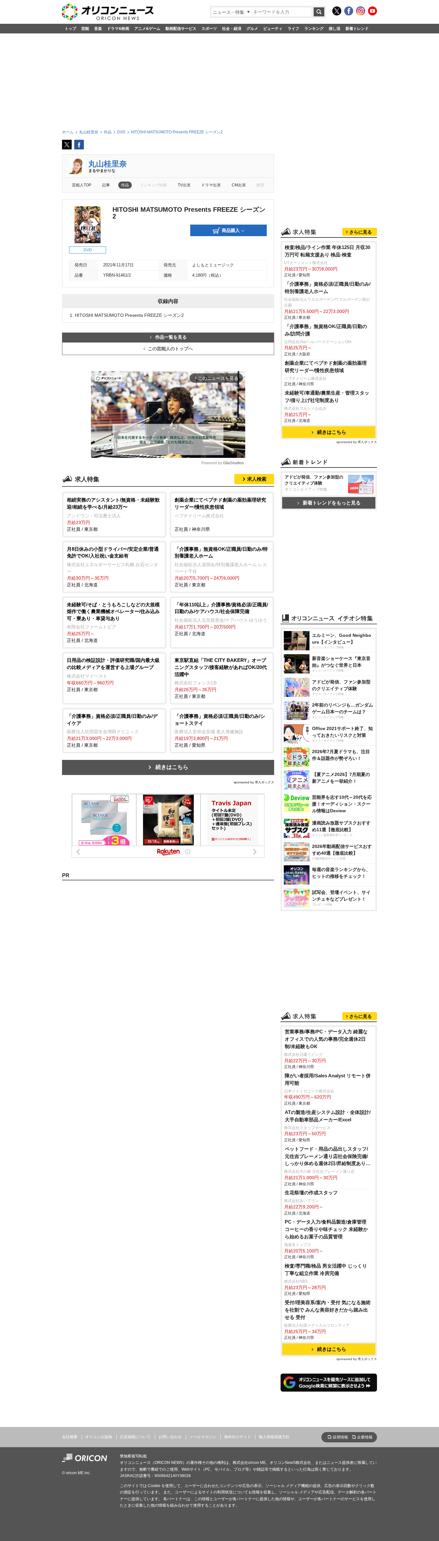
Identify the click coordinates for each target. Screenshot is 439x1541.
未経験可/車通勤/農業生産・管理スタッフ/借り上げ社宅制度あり (327, 396)
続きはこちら (172, 767)
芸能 (85, 28)
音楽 (98, 28)
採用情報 (340, 1437)
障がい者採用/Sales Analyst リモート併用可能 (328, 1079)
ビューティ (272, 28)
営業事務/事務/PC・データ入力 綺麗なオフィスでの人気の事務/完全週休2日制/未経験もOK (326, 1039)
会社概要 (69, 1437)
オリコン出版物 (98, 1437)
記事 (106, 185)
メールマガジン (202, 1437)
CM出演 (239, 185)
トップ (70, 28)
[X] (336, 10)
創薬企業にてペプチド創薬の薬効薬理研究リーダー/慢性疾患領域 (326, 366)
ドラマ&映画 (118, 28)
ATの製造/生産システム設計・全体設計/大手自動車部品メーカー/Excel (328, 1115)
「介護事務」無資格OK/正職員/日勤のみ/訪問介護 (326, 330)
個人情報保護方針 (274, 1437)
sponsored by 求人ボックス (254, 782)
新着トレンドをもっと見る (332, 502)
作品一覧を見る (171, 337)
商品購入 (231, 230)
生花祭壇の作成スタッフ (311, 1192)
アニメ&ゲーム (147, 28)
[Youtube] (372, 10)
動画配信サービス (181, 28)
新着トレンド (357, 28)
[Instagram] (360, 10)
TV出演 (184, 185)
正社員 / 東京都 (113, 514)
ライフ (293, 28)
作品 (125, 185)
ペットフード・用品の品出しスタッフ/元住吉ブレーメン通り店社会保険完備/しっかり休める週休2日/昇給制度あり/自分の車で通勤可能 (326, 1157)
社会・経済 (231, 28)
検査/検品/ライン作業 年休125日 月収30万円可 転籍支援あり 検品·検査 (327, 251)
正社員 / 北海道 (113, 566)
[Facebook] (348, 10)
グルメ (252, 28)
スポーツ (209, 28)
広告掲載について (135, 1437)
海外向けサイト (237, 1437)
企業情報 (364, 1437)
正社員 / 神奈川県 (220, 514)
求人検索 (256, 479)
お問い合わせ (170, 1437)
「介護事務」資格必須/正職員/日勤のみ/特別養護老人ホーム (328, 287)
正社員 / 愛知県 (220, 730)
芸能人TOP (81, 185)
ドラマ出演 (210, 185)
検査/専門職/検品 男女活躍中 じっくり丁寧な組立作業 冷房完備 (326, 1269)
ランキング (314, 28)
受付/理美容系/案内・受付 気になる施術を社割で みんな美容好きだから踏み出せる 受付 (328, 1310)
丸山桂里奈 (107, 163)
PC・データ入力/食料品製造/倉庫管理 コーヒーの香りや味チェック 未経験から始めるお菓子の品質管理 (326, 1229)
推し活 (334, 28)
